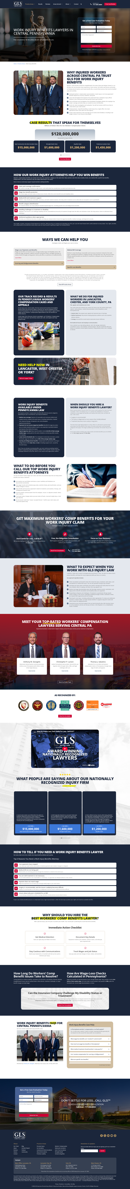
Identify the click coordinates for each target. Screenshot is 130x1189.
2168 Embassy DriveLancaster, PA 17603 (20, 1166)
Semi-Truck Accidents (60, 1150)
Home (15, 63)
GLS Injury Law (38, 1186)
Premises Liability (41, 1154)
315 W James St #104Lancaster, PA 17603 (45, 1166)
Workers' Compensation (61, 1146)
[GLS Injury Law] (18, 4)
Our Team (16, 1146)
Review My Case (96, 46)
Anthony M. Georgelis (28, 1063)
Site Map (73, 1184)
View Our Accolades (64, 716)
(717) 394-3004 (22, 1168)
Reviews (48, 4)
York (87, 1186)
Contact (76, 4)
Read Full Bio (32, 670)
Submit (102, 1151)
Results (40, 4)
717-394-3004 (97, 5)
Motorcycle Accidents (60, 1148)
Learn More (18, 257)
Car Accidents (40, 1148)
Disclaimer (61, 1184)
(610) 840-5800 (98, 1168)
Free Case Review (110, 4)
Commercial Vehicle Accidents (44, 1150)
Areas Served (57, 4)
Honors (15, 1152)
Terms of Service (106, 49)
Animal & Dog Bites (60, 1154)
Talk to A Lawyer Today (25, 378)
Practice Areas (29, 4)
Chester (84, 1186)
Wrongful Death (59, 1152)
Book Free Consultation (57, 550)
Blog (23, 1146)
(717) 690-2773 (48, 1168)
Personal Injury (40, 1146)
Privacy (56, 1184)
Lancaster (79, 1186)
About (67, 4)
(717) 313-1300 (73, 1168)
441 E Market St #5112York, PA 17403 (71, 1166)
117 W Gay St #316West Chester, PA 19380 (97, 1166)
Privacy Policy (99, 49)
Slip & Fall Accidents (42, 1152)
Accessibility (67, 1184)
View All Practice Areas (65, 284)
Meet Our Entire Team (65, 682)
